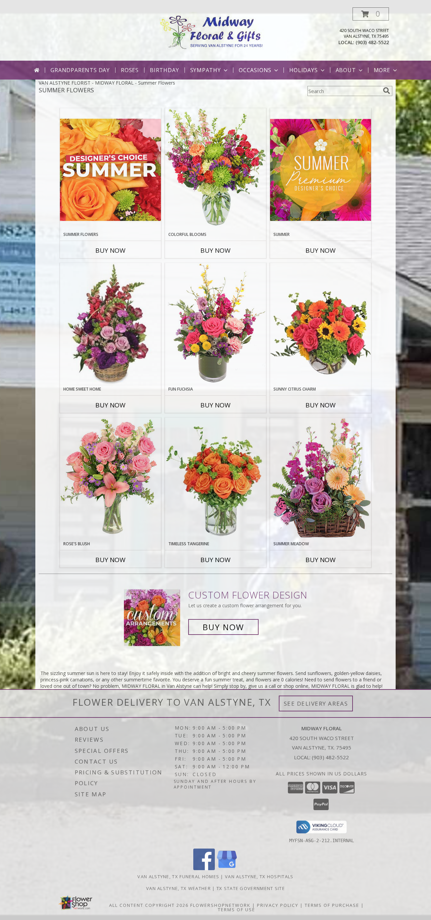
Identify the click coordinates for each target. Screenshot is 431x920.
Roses (130, 70)
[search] (386, 90)
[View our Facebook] (204, 868)
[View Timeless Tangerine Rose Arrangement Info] (215, 479)
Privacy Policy (277, 905)
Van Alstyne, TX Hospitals (259, 876)
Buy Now (110, 250)
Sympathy (205, 70)
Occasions (255, 70)
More (382, 70)
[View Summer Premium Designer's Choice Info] (320, 170)
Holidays (303, 70)
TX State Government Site (251, 888)
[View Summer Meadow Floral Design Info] (320, 479)
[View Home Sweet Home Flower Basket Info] (110, 324)
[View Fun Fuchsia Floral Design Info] (215, 324)
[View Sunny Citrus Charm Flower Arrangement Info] (320, 324)
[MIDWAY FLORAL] (216, 30)
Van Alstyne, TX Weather (178, 888)
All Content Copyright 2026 (149, 905)
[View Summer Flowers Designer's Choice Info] (110, 170)
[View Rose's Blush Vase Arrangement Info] (110, 479)
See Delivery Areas (316, 703)
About (346, 70)
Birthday (164, 70)
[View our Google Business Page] (227, 868)
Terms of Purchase (332, 905)
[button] (371, 14)
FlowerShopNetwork (220, 905)
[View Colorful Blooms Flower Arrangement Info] (215, 170)
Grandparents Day (80, 70)
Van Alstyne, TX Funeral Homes (178, 876)
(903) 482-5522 (372, 42)
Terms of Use (236, 910)
